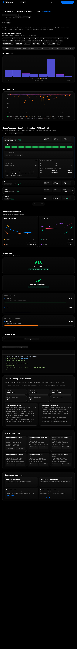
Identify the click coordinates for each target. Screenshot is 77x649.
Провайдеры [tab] (17, 48)
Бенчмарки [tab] (40, 48)
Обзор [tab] (7, 48)
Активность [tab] (50, 48)
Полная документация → (32, 339)
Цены (29, 2)
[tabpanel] (38, 212)
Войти (56, 2)
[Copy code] (72, 352)
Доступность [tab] (59, 48)
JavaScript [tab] (16, 347)
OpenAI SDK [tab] (24, 347)
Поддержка (52, 2)
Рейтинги (35, 2)
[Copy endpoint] (23, 339)
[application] (38, 104)
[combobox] (15, 133)
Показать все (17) (38, 204)
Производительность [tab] (28, 48)
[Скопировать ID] (18, 15)
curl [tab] (4, 347)
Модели (23, 2)
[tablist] (38, 48)
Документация (43, 2)
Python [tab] (9, 347)
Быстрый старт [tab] (69, 48)
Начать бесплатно (67, 2)
